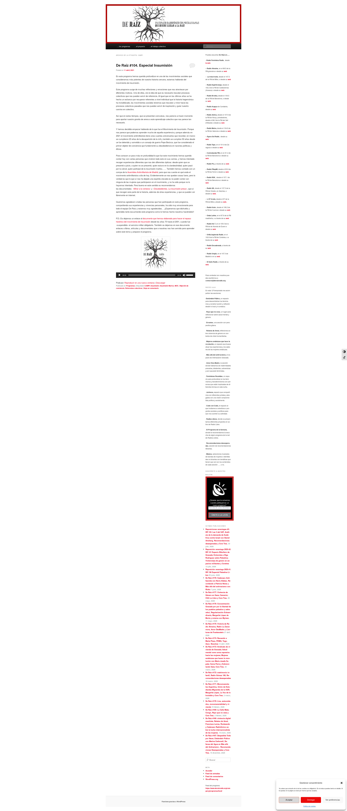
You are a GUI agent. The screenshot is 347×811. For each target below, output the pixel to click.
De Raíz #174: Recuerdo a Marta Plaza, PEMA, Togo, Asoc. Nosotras (216, 641)
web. (207, 158)
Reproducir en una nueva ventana (139, 282)
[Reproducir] (119, 275)
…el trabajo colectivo (157, 46)
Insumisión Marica (167, 285)
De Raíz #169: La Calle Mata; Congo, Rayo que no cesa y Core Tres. (217, 712)
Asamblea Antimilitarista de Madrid (142, 172)
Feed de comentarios (214, 776)
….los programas (123, 46)
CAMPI (147, 285)
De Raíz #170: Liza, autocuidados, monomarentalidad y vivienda (218, 704)
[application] (155, 275)
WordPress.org (211, 779)
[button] (341, 783)
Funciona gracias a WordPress (173, 801)
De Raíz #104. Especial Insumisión (144, 65)
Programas (130, 285)
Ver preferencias (332, 800)
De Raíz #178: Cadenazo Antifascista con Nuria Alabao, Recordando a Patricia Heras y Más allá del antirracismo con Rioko (218, 584)
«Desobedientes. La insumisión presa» (170, 188)
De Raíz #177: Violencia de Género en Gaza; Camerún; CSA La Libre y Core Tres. (216, 595)
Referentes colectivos (133, 288)
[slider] (190, 274)
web (225, 71)
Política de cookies (309, 806)
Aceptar (289, 800)
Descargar (160, 282)
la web (207, 63)
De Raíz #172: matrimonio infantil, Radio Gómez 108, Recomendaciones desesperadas (218, 675)
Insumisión (155, 285)
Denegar (311, 800)
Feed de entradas (212, 773)
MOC (177, 285)
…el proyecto (139, 46)
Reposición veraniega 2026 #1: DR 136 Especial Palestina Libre (218, 572)
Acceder (208, 770)
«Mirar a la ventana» (142, 188)
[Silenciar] (184, 275)
